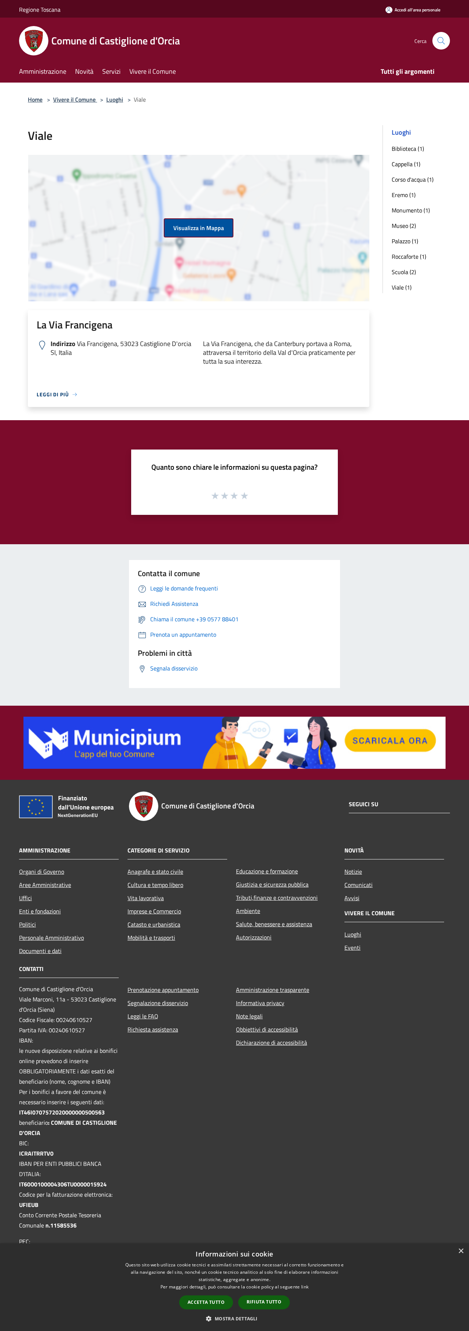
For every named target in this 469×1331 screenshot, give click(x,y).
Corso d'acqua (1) (412, 179)
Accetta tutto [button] (206, 1302)
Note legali (249, 1016)
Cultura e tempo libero (155, 884)
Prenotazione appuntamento (163, 989)
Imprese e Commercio (154, 911)
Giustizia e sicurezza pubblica (272, 884)
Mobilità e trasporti (151, 937)
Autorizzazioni (254, 937)
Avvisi (351, 898)
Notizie (353, 871)
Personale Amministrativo (51, 937)
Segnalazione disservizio (158, 1003)
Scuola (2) (404, 272)
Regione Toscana (39, 9)
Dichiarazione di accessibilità (271, 1042)
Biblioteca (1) (408, 148)
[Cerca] (441, 41)
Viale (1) (401, 287)
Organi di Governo (41, 871)
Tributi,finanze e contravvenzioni (277, 897)
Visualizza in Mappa (198, 227)
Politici (27, 924)
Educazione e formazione (267, 871)
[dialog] (234, 1287)
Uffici (25, 898)
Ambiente (248, 910)
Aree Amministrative (45, 884)
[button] (234, 1318)
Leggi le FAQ (143, 1016)
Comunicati (358, 884)
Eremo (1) (404, 194)
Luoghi (114, 99)
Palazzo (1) (405, 241)
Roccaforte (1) (409, 256)
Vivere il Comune (75, 99)
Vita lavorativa (146, 898)
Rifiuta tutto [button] (264, 1302)
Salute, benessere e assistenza (274, 924)
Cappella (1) (406, 164)
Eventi (352, 947)
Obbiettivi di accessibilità (267, 1029)
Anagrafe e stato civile (155, 871)
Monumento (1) (411, 210)
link (305, 1287)
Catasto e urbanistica (154, 924)
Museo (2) (404, 225)
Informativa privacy (260, 1003)
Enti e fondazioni (40, 911)
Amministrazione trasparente (272, 989)
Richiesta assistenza (153, 1029)
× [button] (461, 1251)
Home (35, 99)
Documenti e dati (40, 950)
